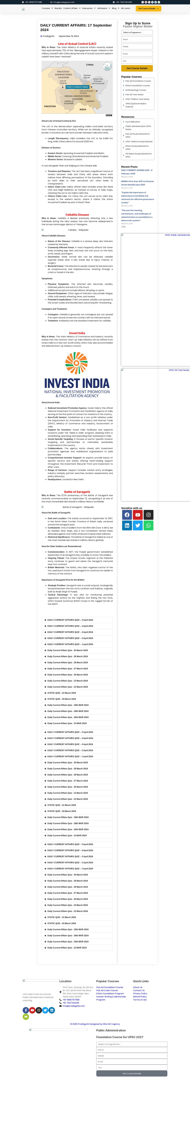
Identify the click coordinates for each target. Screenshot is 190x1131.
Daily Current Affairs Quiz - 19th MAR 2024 (68, 705)
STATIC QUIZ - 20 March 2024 (61, 699)
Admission (102, 8)
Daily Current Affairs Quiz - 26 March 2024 (67, 675)
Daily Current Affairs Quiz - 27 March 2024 (67, 669)
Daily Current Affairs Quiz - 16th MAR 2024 (68, 717)
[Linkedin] (127, 525)
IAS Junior (125, 8)
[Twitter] (138, 525)
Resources (87, 8)
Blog (114, 8)
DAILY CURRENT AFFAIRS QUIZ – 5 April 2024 (70, 620)
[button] (77, 620)
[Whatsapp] (148, 525)
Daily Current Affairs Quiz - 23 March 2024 (67, 681)
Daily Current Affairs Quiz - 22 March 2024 (67, 687)
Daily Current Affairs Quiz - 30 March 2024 (67, 650)
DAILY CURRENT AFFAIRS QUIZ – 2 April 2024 (70, 638)
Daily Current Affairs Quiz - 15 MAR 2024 (67, 723)
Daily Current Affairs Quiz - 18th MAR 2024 (68, 711)
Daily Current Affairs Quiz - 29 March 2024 (67, 656)
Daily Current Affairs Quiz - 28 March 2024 (67, 662)
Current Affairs (70, 8)
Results (58, 8)
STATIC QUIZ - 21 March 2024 (61, 693)
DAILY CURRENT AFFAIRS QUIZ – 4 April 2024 (70, 626)
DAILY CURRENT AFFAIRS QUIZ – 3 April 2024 (70, 632)
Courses (46, 8)
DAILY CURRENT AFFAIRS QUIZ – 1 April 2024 (70, 644)
